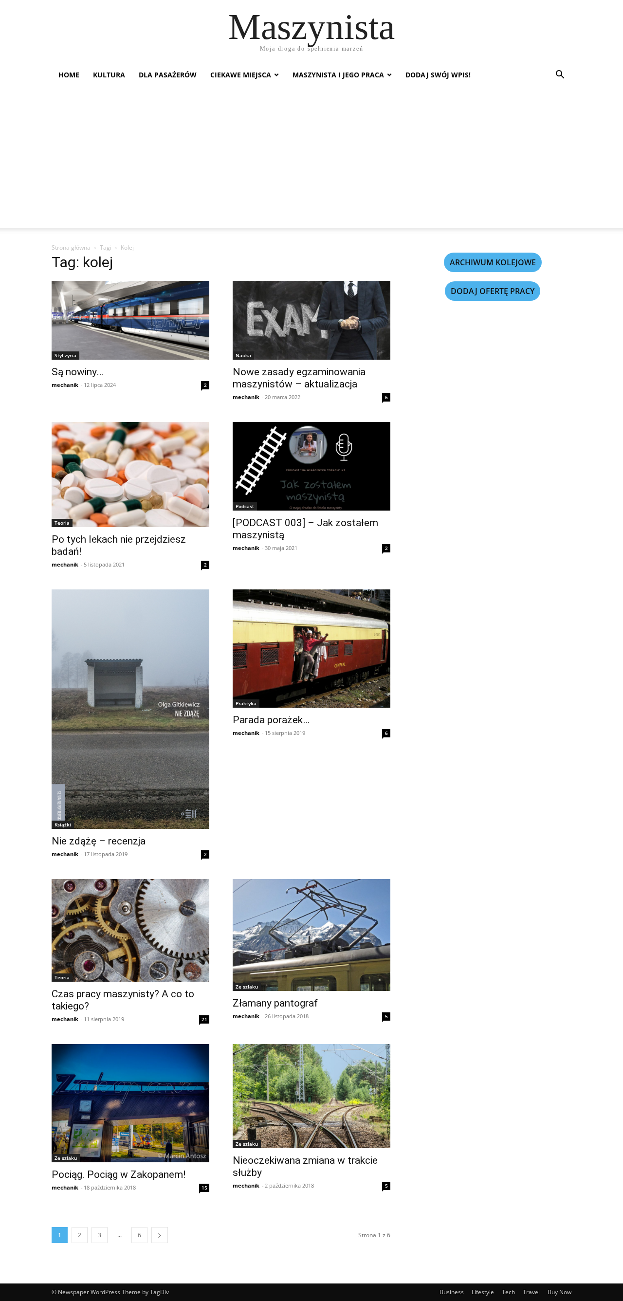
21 (204, 1019)
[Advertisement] (311, 160)
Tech (508, 1292)
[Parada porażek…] (311, 648)
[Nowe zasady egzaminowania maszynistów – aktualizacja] (311, 320)
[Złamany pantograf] (311, 935)
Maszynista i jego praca (338, 74)
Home (68, 74)
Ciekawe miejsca (240, 74)
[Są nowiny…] (130, 320)
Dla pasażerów (168, 74)
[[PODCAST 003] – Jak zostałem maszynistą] (311, 466)
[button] (559, 75)
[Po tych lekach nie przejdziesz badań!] (130, 474)
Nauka (243, 355)
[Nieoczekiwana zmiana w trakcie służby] (311, 1096)
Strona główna (71, 247)
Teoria (62, 522)
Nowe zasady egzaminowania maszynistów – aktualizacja (299, 378)
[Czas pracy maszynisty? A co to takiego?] (130, 930)
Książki (63, 824)
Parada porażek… (271, 720)
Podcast (245, 506)
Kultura (109, 74)
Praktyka (246, 703)
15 (204, 1187)
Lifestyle (483, 1292)
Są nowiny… (77, 372)
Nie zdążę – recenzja (99, 841)
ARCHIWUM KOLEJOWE (493, 262)
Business (452, 1292)
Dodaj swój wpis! (438, 74)
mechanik (65, 384)
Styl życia (65, 355)
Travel (531, 1292)
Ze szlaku (247, 986)
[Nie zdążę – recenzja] (130, 709)
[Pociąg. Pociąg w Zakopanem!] (130, 1103)
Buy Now (559, 1292)
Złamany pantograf (275, 1003)
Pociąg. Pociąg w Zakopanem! (118, 1174)
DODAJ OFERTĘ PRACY (492, 291)
